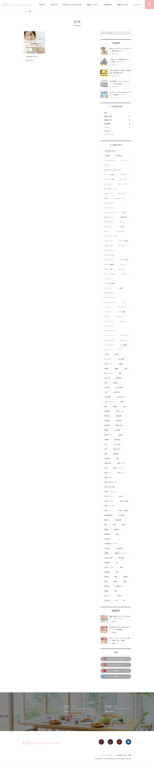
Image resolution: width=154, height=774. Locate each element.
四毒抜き (115, 383)
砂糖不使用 (107, 463)
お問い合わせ (109, 711)
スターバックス (108, 260)
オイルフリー (122, 193)
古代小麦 (106, 378)
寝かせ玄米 (120, 397)
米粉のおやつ (108, 477)
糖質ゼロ (106, 520)
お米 (123, 212)
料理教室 (106, 425)
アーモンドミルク (109, 160)
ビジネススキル (108, 293)
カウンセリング (108, 222)
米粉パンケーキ (108, 501)
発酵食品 (115, 454)
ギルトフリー (108, 226)
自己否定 (106, 548)
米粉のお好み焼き (109, 487)
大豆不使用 (119, 387)
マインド (121, 321)
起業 (117, 572)
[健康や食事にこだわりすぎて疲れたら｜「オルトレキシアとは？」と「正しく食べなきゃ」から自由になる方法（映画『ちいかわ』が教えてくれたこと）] (104, 618)
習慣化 (105, 529)
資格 (121, 567)
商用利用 (118, 378)
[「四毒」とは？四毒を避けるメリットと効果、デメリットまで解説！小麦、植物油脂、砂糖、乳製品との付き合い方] (104, 61)
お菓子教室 (123, 217)
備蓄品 (116, 368)
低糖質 (120, 364)
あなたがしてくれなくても (112, 170)
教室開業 (107, 123)
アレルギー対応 (108, 179)
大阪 (105, 392)
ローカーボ (107, 349)
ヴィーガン (123, 179)
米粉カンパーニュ (118, 468)
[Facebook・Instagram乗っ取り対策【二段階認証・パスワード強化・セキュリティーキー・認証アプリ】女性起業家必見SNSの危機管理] (104, 94)
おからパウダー (108, 203)
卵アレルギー (108, 373)
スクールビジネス (109, 255)
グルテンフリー (119, 231)
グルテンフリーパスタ (110, 236)
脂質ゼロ (116, 529)
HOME (42, 4)
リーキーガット (108, 345)
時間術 (105, 430)
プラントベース (121, 307)
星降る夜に (119, 425)
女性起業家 (107, 397)
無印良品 (116, 439)
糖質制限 (118, 520)
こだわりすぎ (108, 245)
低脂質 (105, 368)
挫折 (124, 406)
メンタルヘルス (108, 340)
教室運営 (118, 416)
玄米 (105, 444)
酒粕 (124, 581)
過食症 (114, 581)
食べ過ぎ (106, 600)
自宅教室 (106, 539)
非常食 (118, 595)
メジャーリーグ (108, 335)
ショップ (136, 4)
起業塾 (105, 577)
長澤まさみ (119, 586)
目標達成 (106, 458)
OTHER (111, 706)
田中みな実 (116, 449)
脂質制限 (106, 534)
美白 (114, 524)
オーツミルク (122, 184)
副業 (125, 368)
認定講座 (106, 562)
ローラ (118, 349)
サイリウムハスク (109, 250)
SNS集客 (118, 155)
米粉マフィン (107, 510)
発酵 (105, 454)
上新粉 (116, 354)
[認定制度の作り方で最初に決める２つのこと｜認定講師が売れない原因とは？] (104, 629)
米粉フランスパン (109, 506)
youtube (116, 671)
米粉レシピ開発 (122, 510)
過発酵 (124, 577)
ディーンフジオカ (109, 274)
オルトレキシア (108, 208)
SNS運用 (106, 155)
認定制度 (120, 558)
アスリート (124, 160)
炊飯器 (105, 439)
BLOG (69, 706)
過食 (105, 581)
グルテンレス (107, 241)
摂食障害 (106, 411)
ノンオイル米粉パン (109, 283)
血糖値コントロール (120, 553)
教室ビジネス (119, 411)
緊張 (105, 524)
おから (105, 198)
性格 (105, 406)
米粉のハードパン (109, 491)
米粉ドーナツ (120, 472)
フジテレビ (107, 307)
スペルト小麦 (123, 260)
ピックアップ (115, 75)
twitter (115, 676)
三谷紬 (105, 354)
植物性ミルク (108, 435)
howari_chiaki (115, 665)
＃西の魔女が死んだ (110, 151)
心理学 (121, 401)
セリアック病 (107, 269)
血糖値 (105, 553)
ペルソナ (106, 316)
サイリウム (121, 245)
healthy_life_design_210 (116, 659)
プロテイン (107, 312)
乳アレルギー (108, 359)
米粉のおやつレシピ (110, 482)
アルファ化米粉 (108, 174)
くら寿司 (120, 226)
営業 (105, 383)
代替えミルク (108, 364)
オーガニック (108, 184)
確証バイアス (120, 463)
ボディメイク (119, 316)
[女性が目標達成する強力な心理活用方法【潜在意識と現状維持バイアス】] (104, 72)
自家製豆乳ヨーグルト (110, 543)
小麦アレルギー (108, 401)
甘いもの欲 (116, 444)
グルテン (106, 231)
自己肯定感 (119, 548)
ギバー (121, 222)
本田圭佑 (116, 430)
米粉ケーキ (107, 472)
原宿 (119, 373)
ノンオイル (107, 278)
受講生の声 (108, 120)
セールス (122, 264)
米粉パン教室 (123, 501)
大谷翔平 (106, 387)
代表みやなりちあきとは (72, 4)
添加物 (120, 435)
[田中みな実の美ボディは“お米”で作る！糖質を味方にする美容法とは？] (104, 51)
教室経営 (106, 416)
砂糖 (117, 458)
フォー (122, 302)
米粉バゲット (108, 496)
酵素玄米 (106, 586)
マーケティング (108, 321)
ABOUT (54, 4)
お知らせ (107, 131)
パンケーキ (107, 288)
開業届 (105, 591)
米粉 (105, 113)
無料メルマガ (123, 4)
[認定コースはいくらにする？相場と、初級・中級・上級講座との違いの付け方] (104, 640)
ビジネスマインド (109, 297)
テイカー (123, 274)
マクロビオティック (109, 331)
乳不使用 (120, 359)
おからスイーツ (118, 198)
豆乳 (117, 562)
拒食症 (114, 406)
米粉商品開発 (108, 515)
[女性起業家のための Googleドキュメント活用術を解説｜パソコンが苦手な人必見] (104, 83)
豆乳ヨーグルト (108, 567)
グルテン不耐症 (122, 241)
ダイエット (115, 54)
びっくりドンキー (109, 302)
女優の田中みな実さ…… (32, 56)
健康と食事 (108, 116)
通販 (115, 577)
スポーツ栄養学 (108, 264)
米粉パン (120, 496)
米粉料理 (120, 515)
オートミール (108, 193)
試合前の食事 (108, 558)
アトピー (106, 165)
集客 (115, 591)
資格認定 (106, 572)
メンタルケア (123, 335)
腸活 (117, 534)
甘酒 (105, 449)
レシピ (106, 127)
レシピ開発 (123, 345)
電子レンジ (107, 595)
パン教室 (119, 288)
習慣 (123, 524)
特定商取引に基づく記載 (123, 755)
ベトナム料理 (120, 312)
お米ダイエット (108, 217)
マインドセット (108, 326)
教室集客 (118, 420)
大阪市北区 (116, 392)
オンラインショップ (110, 212)
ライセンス (123, 340)
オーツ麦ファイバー (110, 189)
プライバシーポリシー (107, 755)
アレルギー (123, 174)
